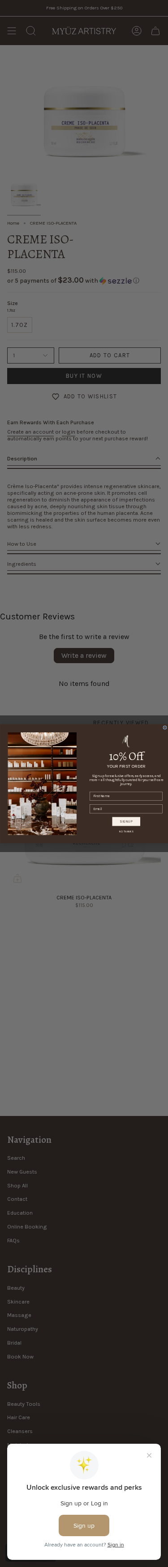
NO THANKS (126, 831)
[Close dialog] (164, 727)
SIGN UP (126, 821)
